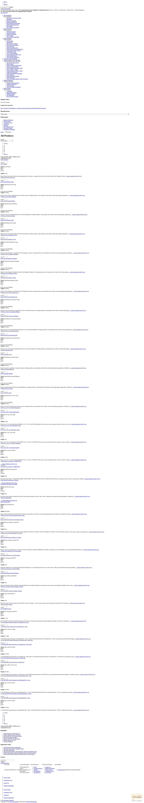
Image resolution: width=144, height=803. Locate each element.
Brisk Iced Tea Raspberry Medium (9, 258)
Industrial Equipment (11, 92)
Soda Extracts (10, 41)
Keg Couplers (10, 35)
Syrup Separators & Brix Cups (14, 54)
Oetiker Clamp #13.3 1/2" (10, 740)
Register (6, 4)
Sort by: (2, 139)
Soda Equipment (7, 38)
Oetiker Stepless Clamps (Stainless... (12, 734)
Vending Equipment (8, 80)
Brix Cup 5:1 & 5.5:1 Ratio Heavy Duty (10, 429)
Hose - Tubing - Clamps (12, 69)
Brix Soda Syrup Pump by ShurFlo (9, 484)
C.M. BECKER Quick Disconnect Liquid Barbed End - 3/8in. (15, 698)
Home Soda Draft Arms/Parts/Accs (15, 49)
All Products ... (37, 772)
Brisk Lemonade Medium (7, 373)
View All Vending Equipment (14, 87)
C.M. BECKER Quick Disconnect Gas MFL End (12, 662)
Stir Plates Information (9, 750)
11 (4, 146)
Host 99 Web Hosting (31, 801)
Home (2, 132)
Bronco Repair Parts (5, 501)
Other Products (7, 88)
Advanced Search (5, 763)
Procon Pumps (10, 64)
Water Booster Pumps (12, 56)
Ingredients (9, 19)
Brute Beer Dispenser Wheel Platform (10, 573)
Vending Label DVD (12, 84)
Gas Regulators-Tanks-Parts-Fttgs (14, 68)
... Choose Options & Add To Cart (73, 176)
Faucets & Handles (11, 33)
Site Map (6, 125)
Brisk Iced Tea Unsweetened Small (9, 335)
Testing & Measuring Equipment (14, 73)
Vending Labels (10, 85)
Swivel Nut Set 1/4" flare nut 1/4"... (12, 733)
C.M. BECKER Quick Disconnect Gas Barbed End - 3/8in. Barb (16, 644)
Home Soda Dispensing (12, 47)
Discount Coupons (8, 128)
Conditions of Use (8, 122)
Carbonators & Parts (11, 52)
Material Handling (11, 93)
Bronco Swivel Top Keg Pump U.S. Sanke (11, 537)
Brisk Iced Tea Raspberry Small (8, 277)
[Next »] (6, 154)
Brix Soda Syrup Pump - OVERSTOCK (10, 466)
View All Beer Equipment (13, 27)
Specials (36, 769)
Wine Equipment (8, 28)
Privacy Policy (7, 777)
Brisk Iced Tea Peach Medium (8, 201)
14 (4, 150)
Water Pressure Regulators (13, 76)
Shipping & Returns (8, 120)
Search (3, 757)
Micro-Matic (10, 26)
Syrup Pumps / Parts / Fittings (14, 50)
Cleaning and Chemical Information (12, 747)
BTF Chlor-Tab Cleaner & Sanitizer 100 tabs (11, 591)
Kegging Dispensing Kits (13, 24)
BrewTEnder (4, 164)
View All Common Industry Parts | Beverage (17, 79)
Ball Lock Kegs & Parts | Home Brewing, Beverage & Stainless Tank (20, 751)
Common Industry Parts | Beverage (12, 60)
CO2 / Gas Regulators (12, 53)
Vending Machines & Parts (13, 83)
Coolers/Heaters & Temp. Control (15, 70)
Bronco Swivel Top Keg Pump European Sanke (12, 519)
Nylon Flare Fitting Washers (10, 737)
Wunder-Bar (9, 42)
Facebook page (61, 769)
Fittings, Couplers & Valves (18, 108)
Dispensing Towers (11, 31)
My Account (48, 772)
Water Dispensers (11, 77)
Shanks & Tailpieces (11, 34)
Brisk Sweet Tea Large (6, 392)
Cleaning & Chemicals (12, 72)
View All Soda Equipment (13, 57)
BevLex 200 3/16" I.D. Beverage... (12, 739)
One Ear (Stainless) (8, 741)
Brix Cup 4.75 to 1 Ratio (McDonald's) (10, 412)
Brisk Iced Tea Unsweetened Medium (10, 316)
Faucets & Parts (10, 46)
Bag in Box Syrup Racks (12, 45)
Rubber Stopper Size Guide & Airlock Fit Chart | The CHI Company (20, 753)
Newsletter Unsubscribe (9, 129)
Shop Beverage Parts (41, 108)
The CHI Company (14, 801)
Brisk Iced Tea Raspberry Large (8, 239)
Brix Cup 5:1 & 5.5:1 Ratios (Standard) (10, 447)
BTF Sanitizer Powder (6, 608)
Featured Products (38, 768)
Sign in (5, 1)
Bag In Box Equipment (12, 43)
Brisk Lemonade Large (6, 354)
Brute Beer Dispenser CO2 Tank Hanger (10, 555)
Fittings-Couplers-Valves (12, 66)
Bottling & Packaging (12, 22)
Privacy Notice (7, 121)
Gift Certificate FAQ (8, 126)
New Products (37, 771)
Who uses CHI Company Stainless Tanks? (14, 748)
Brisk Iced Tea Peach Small (7, 220)
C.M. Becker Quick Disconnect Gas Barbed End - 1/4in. (14, 626)
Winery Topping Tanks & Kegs (14, 65)
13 (4, 148)
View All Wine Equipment (13, 37)
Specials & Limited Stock (13, 62)
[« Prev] (5, 143)
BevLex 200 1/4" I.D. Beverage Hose (13, 736)
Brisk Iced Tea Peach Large (7, 181)
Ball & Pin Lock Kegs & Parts (14, 18)
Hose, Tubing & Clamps (6, 108)
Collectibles (9, 91)
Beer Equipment (7, 15)
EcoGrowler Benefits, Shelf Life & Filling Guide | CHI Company (19, 754)
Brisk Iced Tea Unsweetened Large (9, 297)
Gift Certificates (10, 95)
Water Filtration (10, 75)
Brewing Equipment (11, 20)
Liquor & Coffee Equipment (10, 58)
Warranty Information (9, 785)
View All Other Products (12, 96)
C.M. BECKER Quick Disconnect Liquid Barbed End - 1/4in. (15, 680)
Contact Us (6, 124)
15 (4, 151)
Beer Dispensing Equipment (13, 23)
